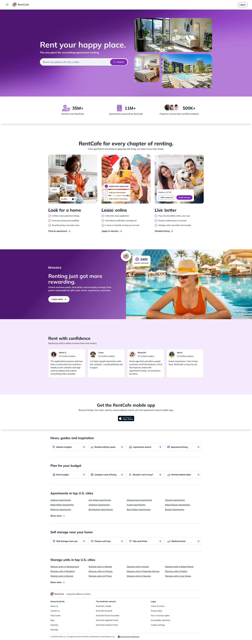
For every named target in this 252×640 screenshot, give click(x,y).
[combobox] (75, 62)
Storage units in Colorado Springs (143, 571)
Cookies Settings (158, 625)
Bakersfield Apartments (62, 504)
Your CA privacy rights (160, 615)
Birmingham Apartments (101, 509)
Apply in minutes (110, 231)
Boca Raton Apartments (139, 509)
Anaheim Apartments (99, 504)
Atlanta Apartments (175, 500)
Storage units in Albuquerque (64, 566)
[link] (242, 4)
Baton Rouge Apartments (177, 504)
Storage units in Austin (138, 566)
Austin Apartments (136, 504)
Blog (52, 620)
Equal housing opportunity (129, 637)
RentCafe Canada (103, 606)
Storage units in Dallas (176, 571)
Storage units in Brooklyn (62, 571)
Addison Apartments (60, 500)
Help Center (55, 615)
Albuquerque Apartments (139, 500)
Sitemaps (54, 629)
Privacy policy (156, 611)
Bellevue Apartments (60, 509)
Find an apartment (57, 231)
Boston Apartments (174, 509)
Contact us (55, 611)
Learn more (57, 299)
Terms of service (158, 606)
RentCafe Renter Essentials (107, 615)
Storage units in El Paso (100, 576)
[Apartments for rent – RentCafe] (21, 5)
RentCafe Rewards (104, 611)
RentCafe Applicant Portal (107, 620)
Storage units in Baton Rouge (179, 566)
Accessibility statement (160, 620)
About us (54, 606)
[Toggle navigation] (7, 5)
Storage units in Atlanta (100, 566)
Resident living (162, 231)
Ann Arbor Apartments (100, 500)
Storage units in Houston (139, 576)
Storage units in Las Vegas (178, 576)
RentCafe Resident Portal (107, 625)
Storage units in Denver (61, 576)
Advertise (54, 625)
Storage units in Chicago (100, 571)
